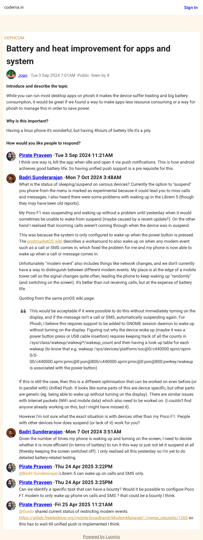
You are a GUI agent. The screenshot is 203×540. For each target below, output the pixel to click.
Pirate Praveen (35, 155)
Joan (22, 75)
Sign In (191, 7)
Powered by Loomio (101, 536)
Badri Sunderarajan (41, 177)
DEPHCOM (14, 37)
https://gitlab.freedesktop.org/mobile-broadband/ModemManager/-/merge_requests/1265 (103, 517)
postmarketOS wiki (44, 241)
